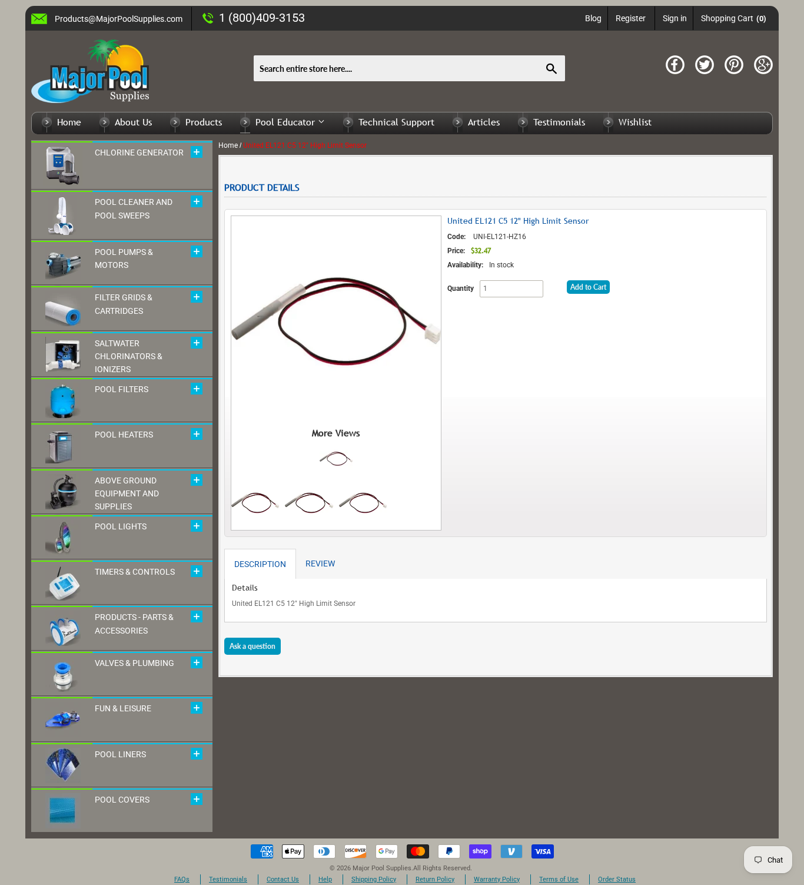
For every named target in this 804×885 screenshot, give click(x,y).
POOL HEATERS (124, 434)
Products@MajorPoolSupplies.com (118, 19)
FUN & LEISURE (123, 708)
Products (203, 121)
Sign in (675, 18)
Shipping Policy (373, 879)
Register (631, 18)
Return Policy (435, 879)
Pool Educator (286, 121)
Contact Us (283, 879)
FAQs (182, 879)
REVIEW (320, 563)
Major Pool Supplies (382, 868)
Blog (593, 18)
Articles (484, 121)
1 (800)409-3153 (262, 18)
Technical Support (396, 121)
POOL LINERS (120, 754)
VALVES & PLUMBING (134, 663)
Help (325, 879)
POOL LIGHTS (121, 526)
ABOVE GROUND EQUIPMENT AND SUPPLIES (127, 494)
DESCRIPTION (260, 564)
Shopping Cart (733, 18)
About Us (133, 121)
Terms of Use (559, 879)
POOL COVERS (122, 799)
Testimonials (559, 121)
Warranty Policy (497, 879)
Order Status (617, 879)
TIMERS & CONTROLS (135, 571)
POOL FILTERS (121, 389)
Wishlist (635, 121)
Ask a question (252, 646)
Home (69, 121)
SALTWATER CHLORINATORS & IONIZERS (128, 356)
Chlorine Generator (139, 152)
